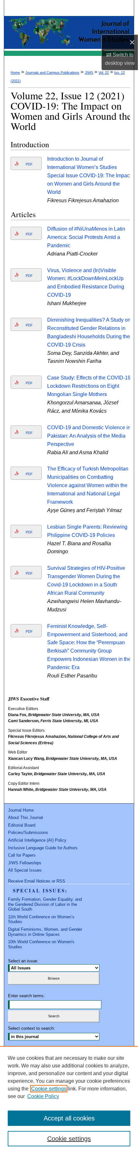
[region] (69, 1100)
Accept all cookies (69, 1118)
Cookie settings (48, 1088)
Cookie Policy (43, 1096)
